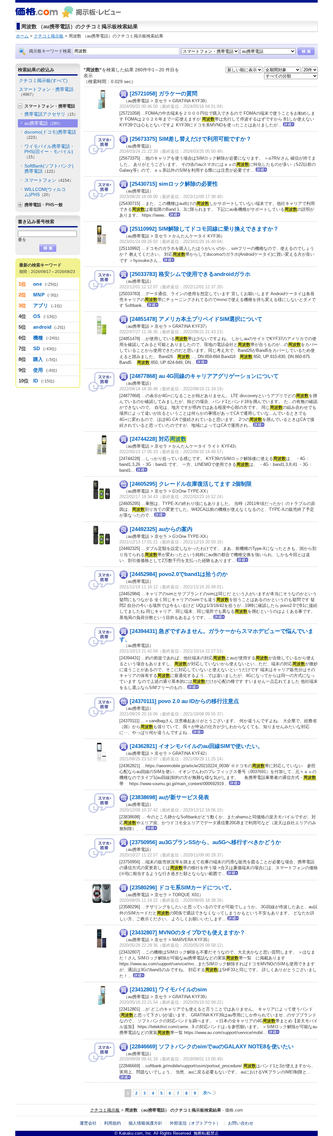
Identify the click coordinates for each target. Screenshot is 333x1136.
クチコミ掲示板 (105, 1110)
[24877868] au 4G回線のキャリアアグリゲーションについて (204, 376)
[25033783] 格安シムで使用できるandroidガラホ (190, 274)
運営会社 (88, 1123)
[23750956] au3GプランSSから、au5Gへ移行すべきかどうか (205, 842)
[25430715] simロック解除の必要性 (174, 184)
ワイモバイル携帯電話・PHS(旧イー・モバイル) (49, 151)
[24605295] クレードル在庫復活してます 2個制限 (191, 484)
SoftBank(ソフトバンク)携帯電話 (48, 168)
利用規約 (112, 1123)
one (37, 284)
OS (37, 316)
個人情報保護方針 (145, 1123)
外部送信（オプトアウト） (195, 1123)
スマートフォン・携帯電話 (46, 92)
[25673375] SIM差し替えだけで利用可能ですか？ (190, 139)
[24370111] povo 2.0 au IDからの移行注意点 (184, 701)
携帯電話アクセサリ (51, 114)
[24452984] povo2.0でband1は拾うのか (179, 574)
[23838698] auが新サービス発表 (169, 797)
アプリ (40, 305)
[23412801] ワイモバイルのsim (168, 989)
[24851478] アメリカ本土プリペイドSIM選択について (196, 319)
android (42, 327)
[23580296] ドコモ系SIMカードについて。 (182, 887)
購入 (38, 359)
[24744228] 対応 (158, 439)
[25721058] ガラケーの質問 (163, 94)
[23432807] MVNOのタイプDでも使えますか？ (187, 932)
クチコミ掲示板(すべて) (43, 80)
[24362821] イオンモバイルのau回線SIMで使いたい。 (196, 746)
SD (36, 348)
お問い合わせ (240, 1123)
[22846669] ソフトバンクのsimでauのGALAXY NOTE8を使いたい (212, 1046)
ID (35, 380)
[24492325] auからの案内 (161, 529)
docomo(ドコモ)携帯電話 (50, 134)
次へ (207, 1092)
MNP (39, 294)
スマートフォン (48, 180)
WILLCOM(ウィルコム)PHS (45, 192)
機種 (38, 337)
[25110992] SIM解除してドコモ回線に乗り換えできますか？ (204, 229)
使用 (38, 370)
